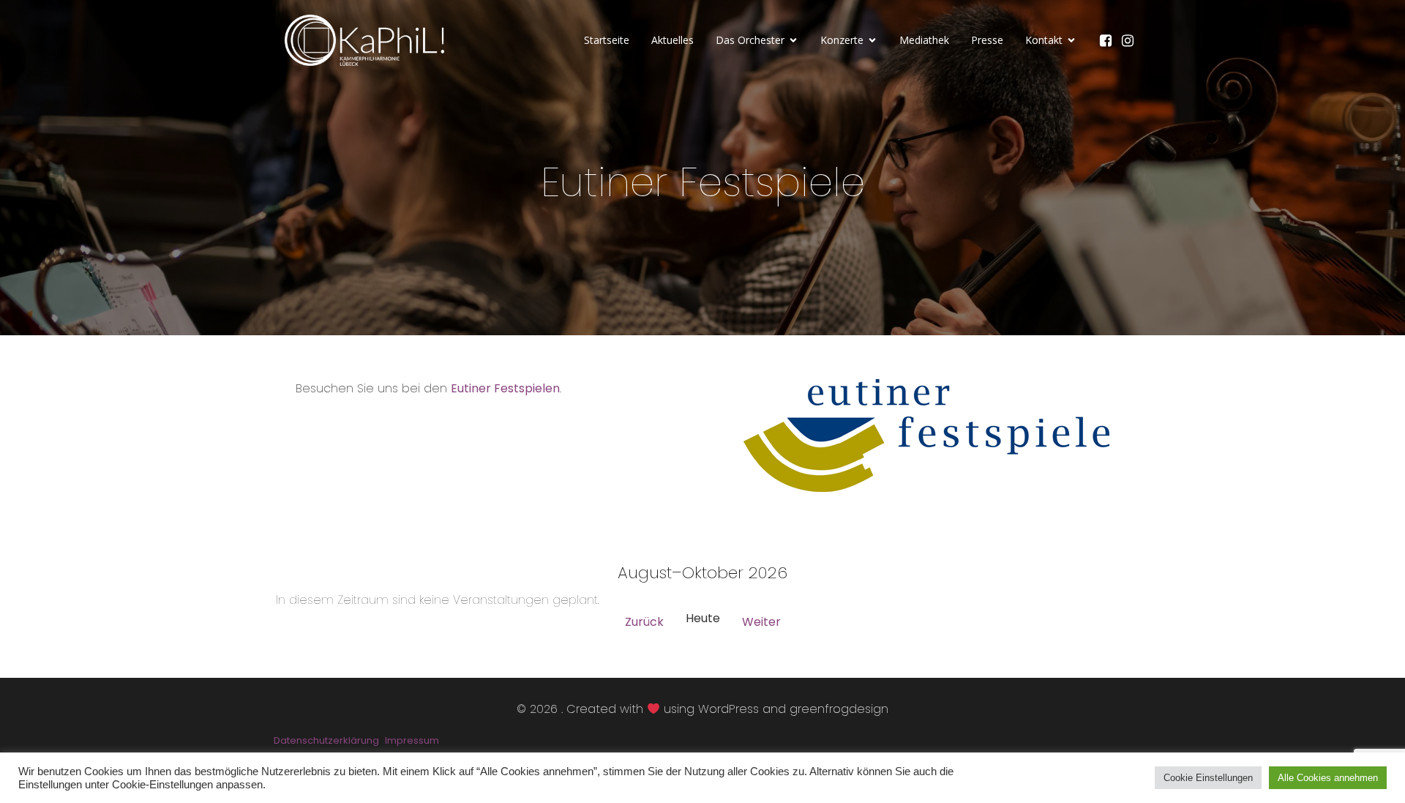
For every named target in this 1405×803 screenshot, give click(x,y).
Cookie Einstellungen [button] (1208, 777)
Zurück (644, 621)
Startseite (606, 40)
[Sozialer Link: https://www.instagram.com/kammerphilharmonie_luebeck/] (1131, 40)
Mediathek (924, 40)
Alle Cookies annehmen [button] (1328, 777)
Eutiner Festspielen (505, 388)
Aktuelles (672, 40)
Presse (987, 40)
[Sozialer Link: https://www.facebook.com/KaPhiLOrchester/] (1109, 40)
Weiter (761, 621)
